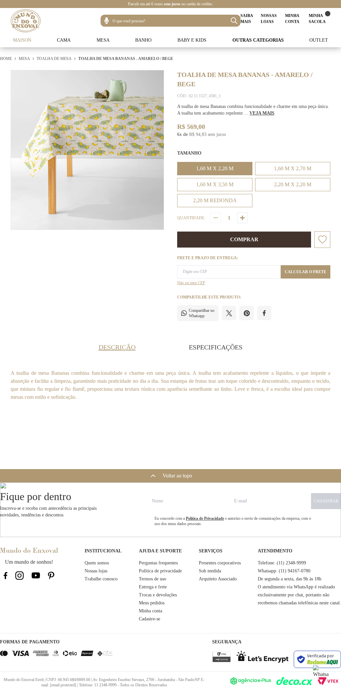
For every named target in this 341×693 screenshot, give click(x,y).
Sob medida (210, 570)
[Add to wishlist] (322, 240)
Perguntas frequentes (158, 562)
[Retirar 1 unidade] (215, 218)
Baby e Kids (191, 40)
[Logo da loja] (26, 20)
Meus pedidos (152, 602)
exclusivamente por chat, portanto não (293, 594)
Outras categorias (258, 40)
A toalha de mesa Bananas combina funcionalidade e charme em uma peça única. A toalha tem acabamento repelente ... (253, 110)
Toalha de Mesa (54, 58)
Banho (143, 40)
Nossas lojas (96, 570)
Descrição (117, 347)
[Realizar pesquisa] (234, 21)
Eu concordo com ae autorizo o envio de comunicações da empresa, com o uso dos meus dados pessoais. (233, 521)
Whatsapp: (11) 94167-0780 (284, 570)
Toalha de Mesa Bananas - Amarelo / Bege (125, 58)
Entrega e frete (153, 586)
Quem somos (97, 562)
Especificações (215, 347)
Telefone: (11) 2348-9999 (282, 562)
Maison (22, 40)
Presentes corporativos (220, 562)
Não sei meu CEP (191, 283)
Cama (64, 40)
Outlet (318, 40)
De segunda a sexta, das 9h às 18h (289, 578)
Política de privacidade (160, 570)
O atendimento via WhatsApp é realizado (296, 586)
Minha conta (150, 610)
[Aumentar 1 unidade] (242, 218)
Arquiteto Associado (218, 578)
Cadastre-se (149, 618)
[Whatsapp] (321, 673)
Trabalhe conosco (101, 578)
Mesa (103, 40)
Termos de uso (152, 578)
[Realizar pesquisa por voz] (107, 21)
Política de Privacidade (205, 518)
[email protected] (63, 685)
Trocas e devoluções (158, 594)
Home (6, 58)
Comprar (244, 239)
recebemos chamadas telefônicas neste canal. (299, 602)
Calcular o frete (305, 272)
